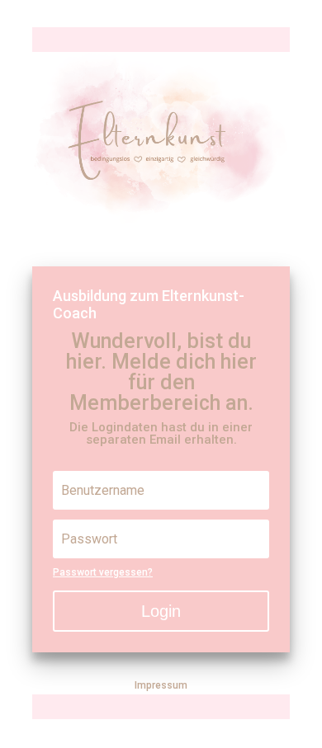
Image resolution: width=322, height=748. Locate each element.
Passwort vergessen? (103, 572)
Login (161, 611)
